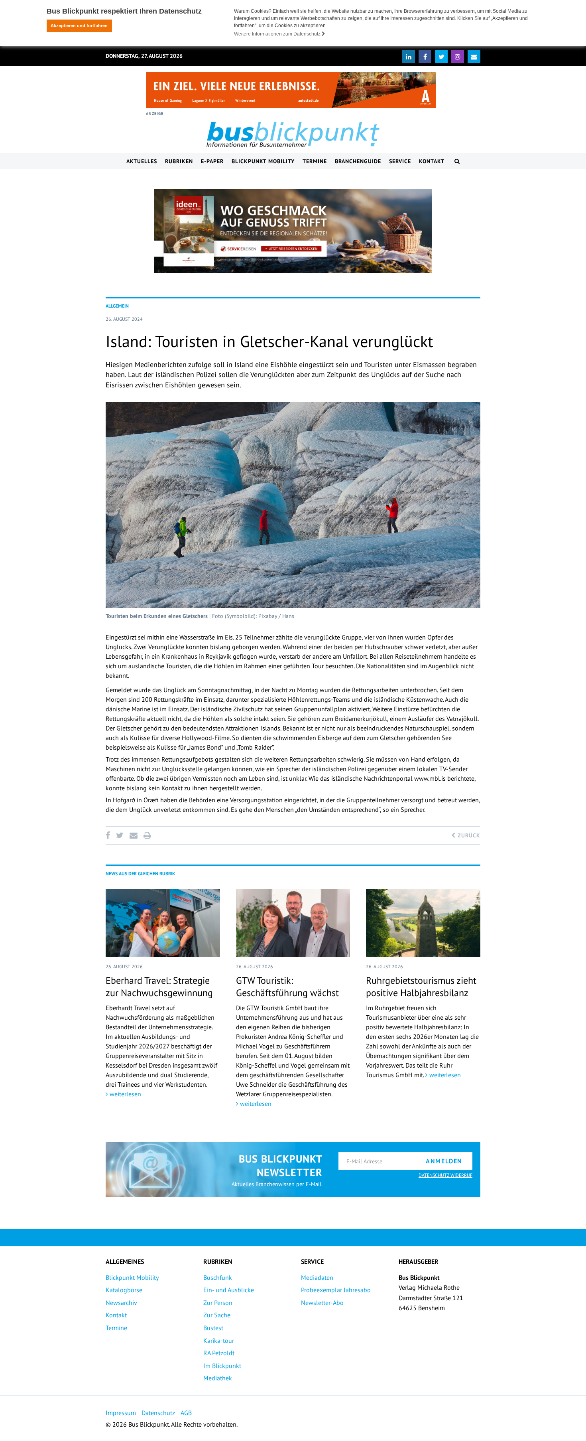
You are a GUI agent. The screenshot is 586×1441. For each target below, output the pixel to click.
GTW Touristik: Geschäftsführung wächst (287, 986)
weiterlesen (124, 1094)
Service (400, 161)
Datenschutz (158, 1413)
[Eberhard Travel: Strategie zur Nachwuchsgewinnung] (163, 923)
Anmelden (444, 1161)
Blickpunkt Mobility (263, 161)
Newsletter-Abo (322, 1303)
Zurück (468, 835)
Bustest (213, 1328)
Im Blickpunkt (222, 1366)
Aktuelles (141, 161)
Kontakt (431, 161)
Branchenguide (358, 161)
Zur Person (217, 1303)
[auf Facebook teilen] (109, 835)
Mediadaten (317, 1277)
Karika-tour (218, 1340)
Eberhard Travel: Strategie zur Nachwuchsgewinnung (159, 986)
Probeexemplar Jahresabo (336, 1290)
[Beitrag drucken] (147, 835)
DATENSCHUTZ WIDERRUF (445, 1175)
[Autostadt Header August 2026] (291, 90)
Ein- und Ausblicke (228, 1290)
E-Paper (212, 161)
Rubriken (179, 161)
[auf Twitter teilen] (119, 835)
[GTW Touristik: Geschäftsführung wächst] (293, 923)
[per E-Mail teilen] (133, 835)
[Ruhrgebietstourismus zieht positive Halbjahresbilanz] (423, 923)
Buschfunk (217, 1277)
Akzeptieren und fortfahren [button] (79, 25)
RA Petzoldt (218, 1353)
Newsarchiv (121, 1303)
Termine (315, 161)
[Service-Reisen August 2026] (293, 231)
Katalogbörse (124, 1290)
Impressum (121, 1413)
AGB (186, 1413)
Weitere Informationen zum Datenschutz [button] (278, 34)
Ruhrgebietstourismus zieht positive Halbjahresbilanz (421, 986)
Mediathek (217, 1378)
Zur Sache (216, 1315)
